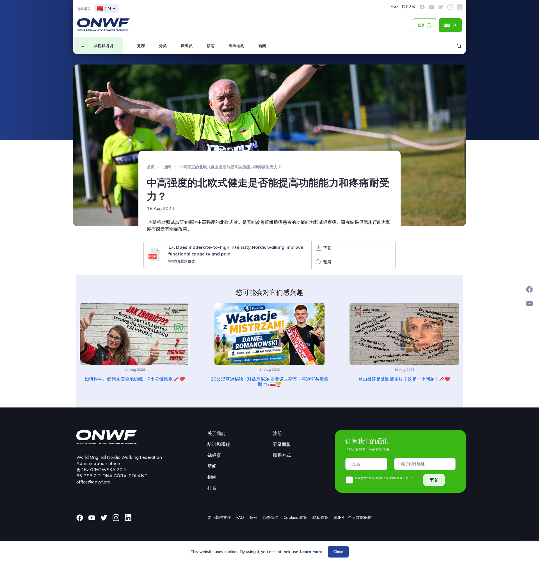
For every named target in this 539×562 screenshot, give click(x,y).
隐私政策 (320, 517)
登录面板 (282, 444)
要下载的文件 (219, 517)
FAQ (394, 6)
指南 (210, 45)
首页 (151, 166)
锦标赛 (214, 455)
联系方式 (408, 6)
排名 (211, 488)
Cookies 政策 (295, 517)
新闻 (262, 45)
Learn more (311, 551)
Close (338, 551)
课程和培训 (103, 45)
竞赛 (141, 45)
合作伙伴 (270, 517)
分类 (163, 45)
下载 (327, 247)
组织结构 (236, 45)
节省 (434, 479)
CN (107, 8)
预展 (327, 261)
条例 (253, 517)
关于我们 (216, 433)
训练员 (187, 45)
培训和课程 (218, 444)
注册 (447, 25)
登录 (421, 25)
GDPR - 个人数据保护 (353, 517)
